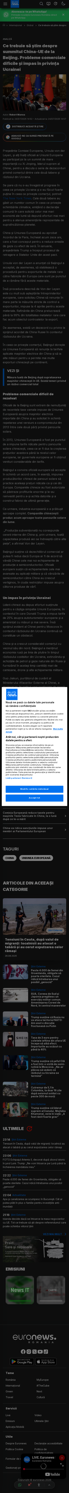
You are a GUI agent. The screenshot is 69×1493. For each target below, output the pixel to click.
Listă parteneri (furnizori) (19, 778)
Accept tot (34, 798)
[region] (34, 746)
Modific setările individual (34, 789)
